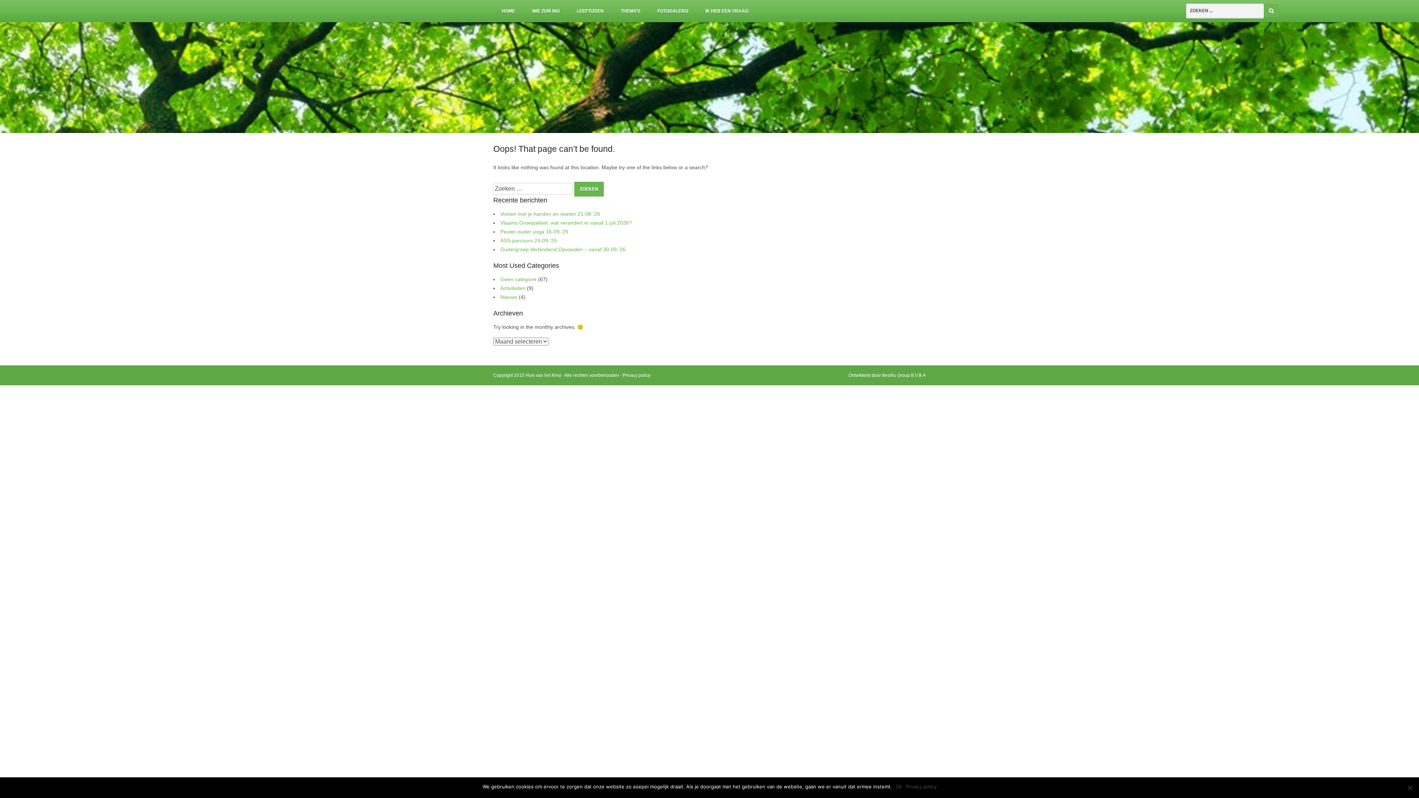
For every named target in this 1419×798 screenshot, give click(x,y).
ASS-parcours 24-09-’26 (528, 240)
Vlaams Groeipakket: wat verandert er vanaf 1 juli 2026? (566, 223)
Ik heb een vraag (726, 11)
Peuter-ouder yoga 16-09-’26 (534, 232)
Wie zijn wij (546, 11)
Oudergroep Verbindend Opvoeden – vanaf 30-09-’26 (563, 249)
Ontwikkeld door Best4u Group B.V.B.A (887, 375)
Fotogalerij (672, 11)
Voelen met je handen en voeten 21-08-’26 (550, 214)
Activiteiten (512, 288)
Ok (899, 787)
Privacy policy (636, 375)
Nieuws (508, 297)
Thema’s (630, 11)
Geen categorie (518, 279)
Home (508, 11)
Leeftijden (590, 11)
